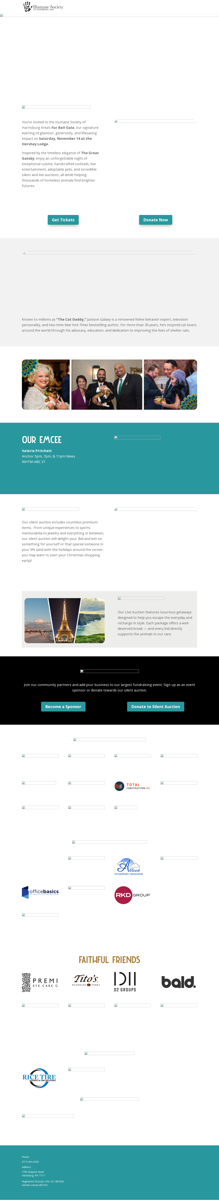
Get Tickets (63, 219)
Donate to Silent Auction (155, 706)
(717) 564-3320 (30, 1161)
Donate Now (155, 219)
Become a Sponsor (63, 706)
